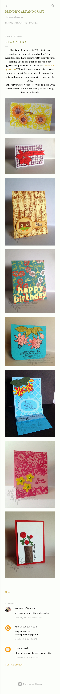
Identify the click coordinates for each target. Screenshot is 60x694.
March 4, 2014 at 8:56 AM (26, 639)
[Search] (53, 5)
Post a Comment (14, 665)
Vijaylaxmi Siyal (23, 608)
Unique (19, 648)
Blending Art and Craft (24, 11)
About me (21, 22)
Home (9, 22)
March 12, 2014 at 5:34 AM (27, 657)
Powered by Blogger (32, 684)
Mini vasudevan (23, 626)
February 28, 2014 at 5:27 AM (28, 617)
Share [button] (7, 592)
